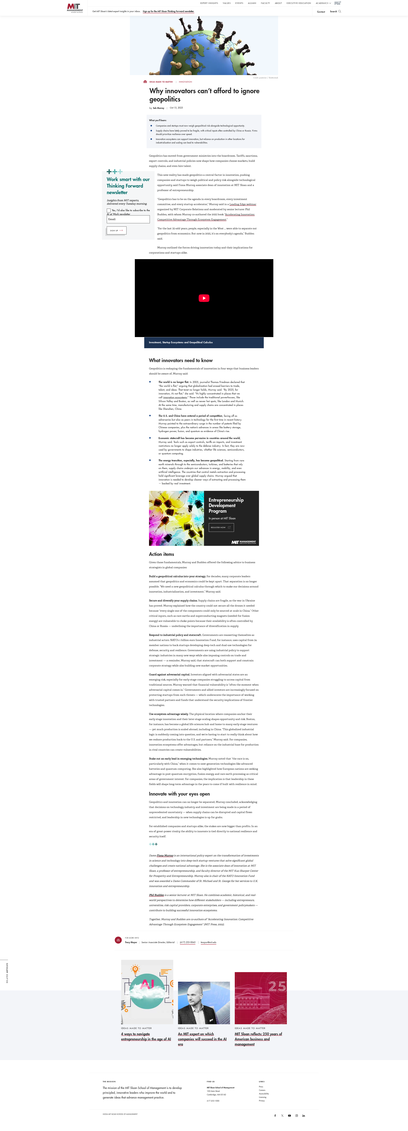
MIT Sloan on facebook (275, 1116)
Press (261, 1086)
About (278, 3)
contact (321, 11)
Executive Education (299, 3)
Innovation (185, 82)
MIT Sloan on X (282, 1116)
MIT (338, 3)
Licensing (262, 1097)
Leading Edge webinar (242, 204)
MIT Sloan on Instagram (296, 1116)
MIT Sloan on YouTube (289, 1117)
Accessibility (264, 1093)
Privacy (262, 1100)
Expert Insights (209, 3)
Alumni (252, 3)
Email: (112, 219)
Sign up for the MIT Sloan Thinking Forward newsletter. (168, 11)
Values (227, 3)
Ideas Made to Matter (161, 82)
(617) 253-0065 (187, 942)
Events (239, 3)
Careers (262, 1090)
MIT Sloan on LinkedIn (303, 1116)
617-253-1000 (213, 1100)
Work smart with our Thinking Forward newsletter (128, 185)
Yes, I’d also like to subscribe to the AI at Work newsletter (128, 212)
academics (322, 3)
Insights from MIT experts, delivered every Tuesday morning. (127, 202)
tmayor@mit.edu (208, 942)
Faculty (265, 3)
